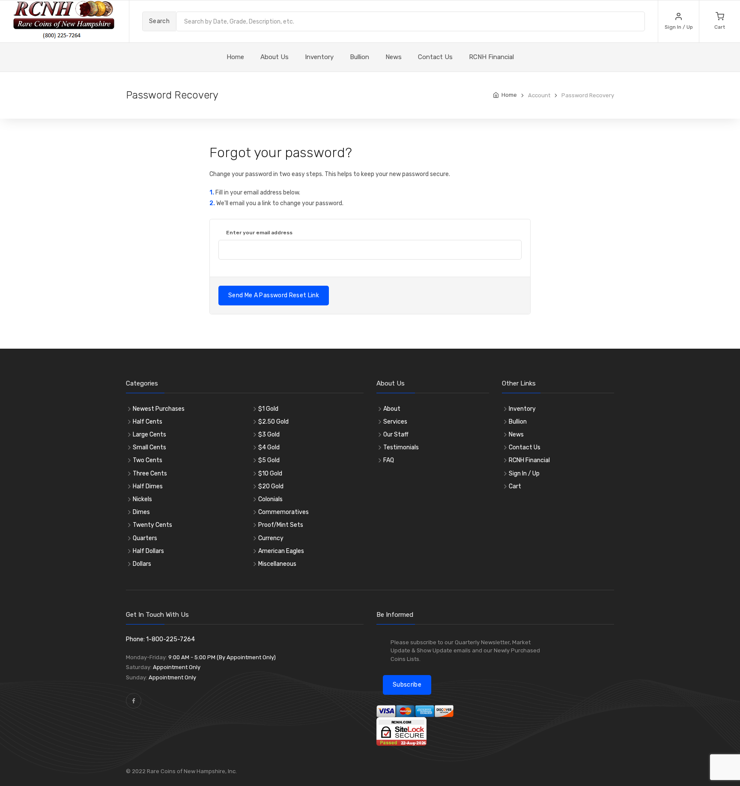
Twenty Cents (152, 525)
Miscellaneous (277, 564)
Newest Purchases (159, 408)
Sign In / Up (524, 473)
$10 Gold (270, 473)
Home (509, 95)
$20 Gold (270, 486)
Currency (270, 538)
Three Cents (150, 473)
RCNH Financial (491, 57)
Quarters (145, 538)
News (393, 57)
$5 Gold (269, 460)
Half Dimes (148, 486)
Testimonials (401, 447)
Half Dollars (148, 551)
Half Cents (147, 421)
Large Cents (149, 434)
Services (395, 421)
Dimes (141, 512)
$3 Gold (269, 434)
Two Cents (147, 460)
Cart (515, 486)
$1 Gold (268, 408)
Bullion (359, 57)
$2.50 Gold (273, 421)
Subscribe (407, 684)
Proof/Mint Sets (280, 525)
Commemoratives (283, 512)
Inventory (319, 57)
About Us (274, 57)
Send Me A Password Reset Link (273, 295)
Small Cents (149, 447)
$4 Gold (269, 447)
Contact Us (435, 57)
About (391, 408)
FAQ (388, 460)
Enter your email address (259, 233)
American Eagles (281, 551)
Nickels (142, 499)
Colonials (270, 499)
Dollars (142, 564)
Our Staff (396, 434)
